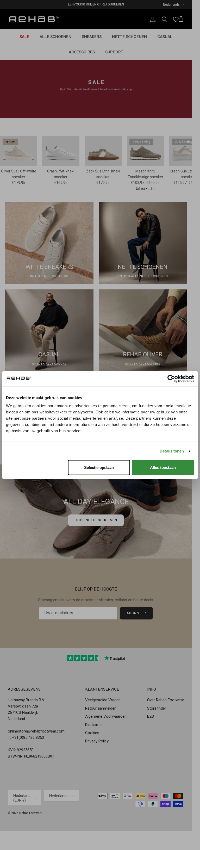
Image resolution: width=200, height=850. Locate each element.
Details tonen (172, 451)
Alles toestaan (163, 467)
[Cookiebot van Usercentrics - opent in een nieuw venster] (171, 378)
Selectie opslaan (99, 467)
